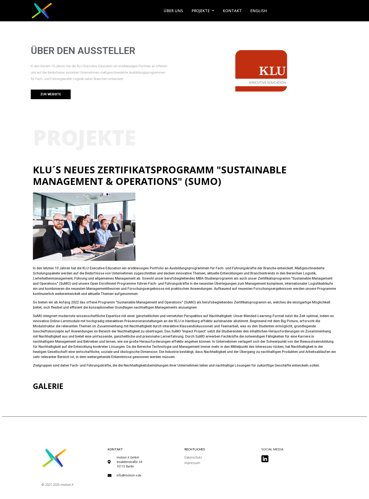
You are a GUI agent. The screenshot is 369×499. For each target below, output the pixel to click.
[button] (51, 94)
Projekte (201, 10)
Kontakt (232, 10)
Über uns (173, 10)
